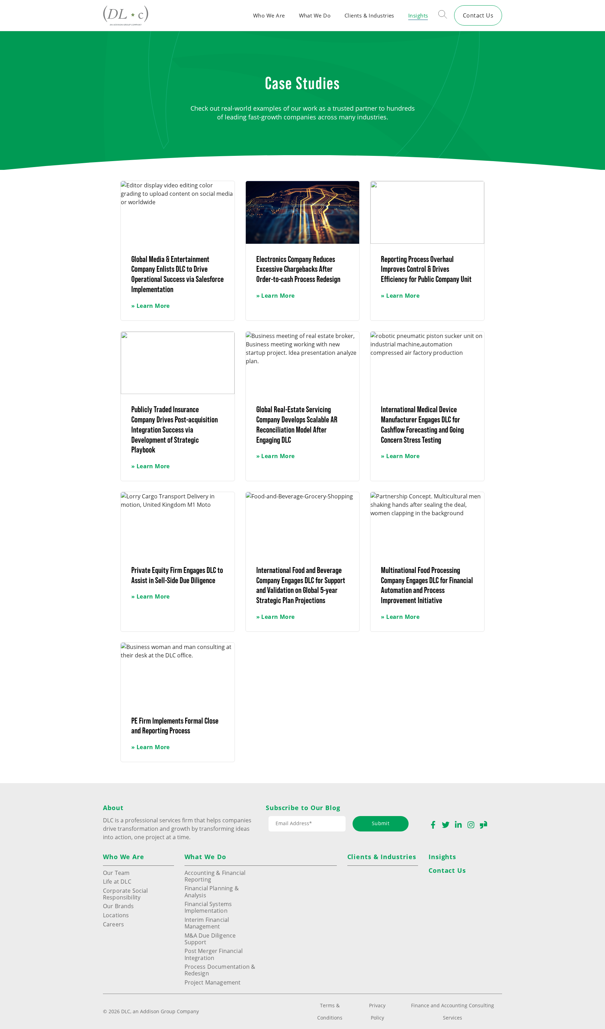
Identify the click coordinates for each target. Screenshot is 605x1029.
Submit (380, 823)
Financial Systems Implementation (208, 907)
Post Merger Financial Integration (214, 954)
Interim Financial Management (207, 923)
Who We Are (269, 15)
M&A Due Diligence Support (210, 939)
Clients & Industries (369, 15)
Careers (113, 924)
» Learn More (150, 306)
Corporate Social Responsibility (125, 894)
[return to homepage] (125, 15)
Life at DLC (117, 881)
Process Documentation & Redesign (220, 970)
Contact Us (478, 15)
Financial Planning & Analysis (212, 891)
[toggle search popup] (443, 15)
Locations (116, 915)
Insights (418, 15)
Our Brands (118, 906)
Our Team (116, 872)
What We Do (315, 15)
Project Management (213, 982)
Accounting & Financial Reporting (215, 876)
